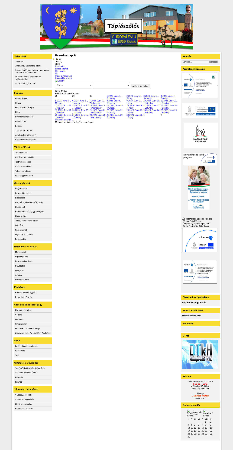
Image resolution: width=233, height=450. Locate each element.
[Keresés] (59, 80)
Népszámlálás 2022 (191, 316)
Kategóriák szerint (63, 78)
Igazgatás (19, 270)
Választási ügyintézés (24, 399)
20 (199, 431)
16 (211, 428)
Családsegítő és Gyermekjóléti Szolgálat (32, 333)
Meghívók (19, 225)
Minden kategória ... (64, 120)
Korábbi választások (24, 409)
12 (195, 428)
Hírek (17, 112)
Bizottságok (20, 198)
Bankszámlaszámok (23, 261)
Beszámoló (20, 351)
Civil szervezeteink (23, 166)
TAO (17, 355)
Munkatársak (20, 252)
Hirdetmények (21, 98)
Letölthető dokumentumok (26, 346)
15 (206, 428)
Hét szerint (60, 71)
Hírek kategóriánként (24, 117)
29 (206, 434)
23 (211, 431)
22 (206, 431)
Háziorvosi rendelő (23, 310)
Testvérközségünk (23, 162)
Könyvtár (19, 377)
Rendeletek (20, 207)
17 (189, 431)
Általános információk (24, 157)
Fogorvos (19, 319)
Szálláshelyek (21, 230)
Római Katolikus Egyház (25, 293)
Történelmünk (21, 153)
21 (202, 431)
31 (189, 437)
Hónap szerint (61, 69)
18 (192, 431)
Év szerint (60, 66)
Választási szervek (23, 395)
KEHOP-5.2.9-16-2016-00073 (196, 226)
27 (199, 434)
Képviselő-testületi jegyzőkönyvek (29, 212)
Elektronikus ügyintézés (25, 140)
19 (195, 431)
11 (192, 428)
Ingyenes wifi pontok (24, 234)
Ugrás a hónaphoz (63, 76)
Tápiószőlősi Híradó (23, 130)
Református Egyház (23, 297)
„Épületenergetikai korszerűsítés (197, 219)
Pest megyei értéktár (24, 176)
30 (211, 434)
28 (202, 434)
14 (202, 428)
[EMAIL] (60, 59)
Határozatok (20, 216)
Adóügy (18, 275)
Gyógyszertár (21, 324)
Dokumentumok (22, 280)
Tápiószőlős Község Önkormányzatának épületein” (196, 222)
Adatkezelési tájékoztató (25, 135)
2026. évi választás (23, 404)
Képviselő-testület (23, 193)
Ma (56, 73)
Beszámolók (20, 239)
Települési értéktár (23, 171)
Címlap (18, 103)
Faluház (18, 382)
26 (195, 434)
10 (189, 428)
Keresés (18, 126)
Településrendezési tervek (26, 221)
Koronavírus (20, 121)
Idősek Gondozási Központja (27, 328)
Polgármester (21, 189)
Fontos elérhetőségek (24, 108)
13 (199, 428)
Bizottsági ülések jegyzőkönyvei (29, 202)
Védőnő (18, 315)
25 (192, 434)
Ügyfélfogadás (21, 257)
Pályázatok (20, 266)
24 (189, 434)
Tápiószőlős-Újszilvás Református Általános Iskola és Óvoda (30, 370)
